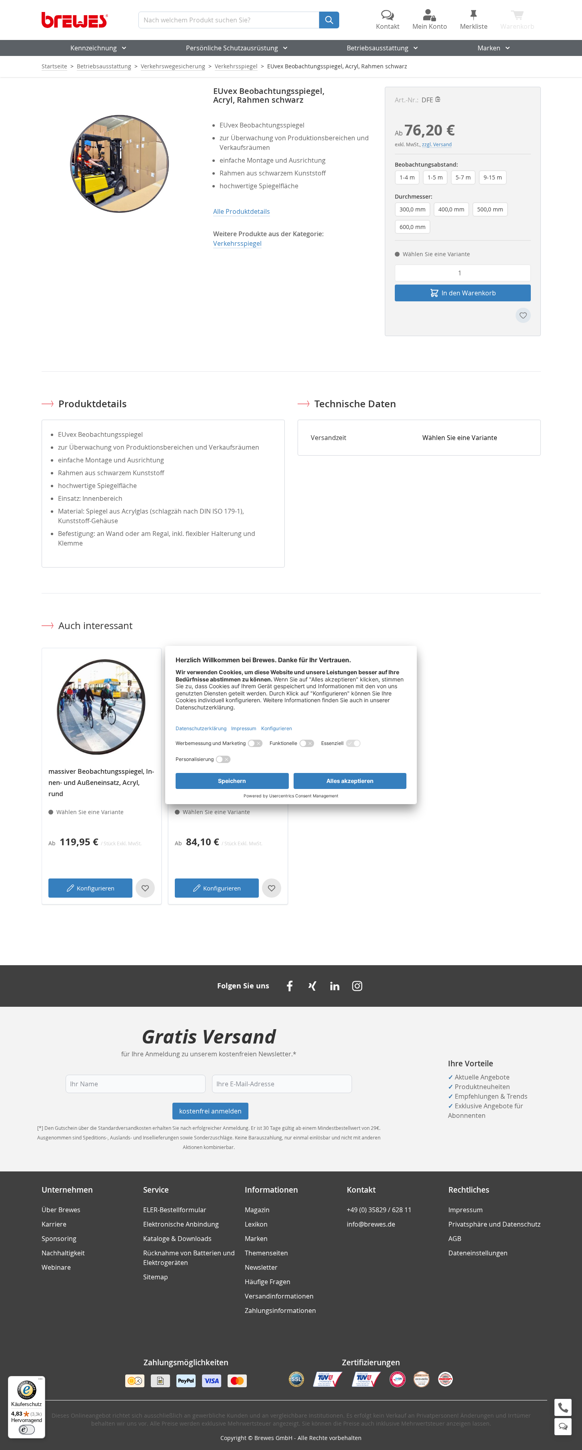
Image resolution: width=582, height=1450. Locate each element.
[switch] (27, 1429)
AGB (454, 1238)
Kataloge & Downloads (177, 1238)
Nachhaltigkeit (63, 1253)
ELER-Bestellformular (174, 1209)
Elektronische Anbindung (181, 1224)
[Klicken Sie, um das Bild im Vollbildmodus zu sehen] (119, 164)
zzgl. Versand (437, 144)
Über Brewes (61, 1209)
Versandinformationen (279, 1296)
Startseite (54, 66)
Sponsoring (59, 1238)
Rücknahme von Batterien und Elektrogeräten (189, 1258)
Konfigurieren (95, 888)
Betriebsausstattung (377, 48)
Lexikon (256, 1224)
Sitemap (155, 1277)
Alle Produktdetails (241, 211)
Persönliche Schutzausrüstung (232, 48)
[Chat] (563, 1426)
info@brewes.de (371, 1224)
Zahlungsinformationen (280, 1310)
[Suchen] (329, 20)
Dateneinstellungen (478, 1253)
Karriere (54, 1224)
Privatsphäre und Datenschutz (494, 1224)
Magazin (257, 1209)
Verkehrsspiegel (236, 66)
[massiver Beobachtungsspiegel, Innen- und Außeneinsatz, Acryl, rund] (101, 708)
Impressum (465, 1209)
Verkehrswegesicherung (173, 66)
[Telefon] (563, 1407)
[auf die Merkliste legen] (523, 315)
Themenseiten (266, 1253)
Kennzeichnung (93, 48)
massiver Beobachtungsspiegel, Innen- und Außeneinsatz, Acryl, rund (101, 782)
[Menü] (40, 1381)
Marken (489, 48)
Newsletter (261, 1267)
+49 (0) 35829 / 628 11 (379, 1209)
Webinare (56, 1267)
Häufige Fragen (267, 1281)
